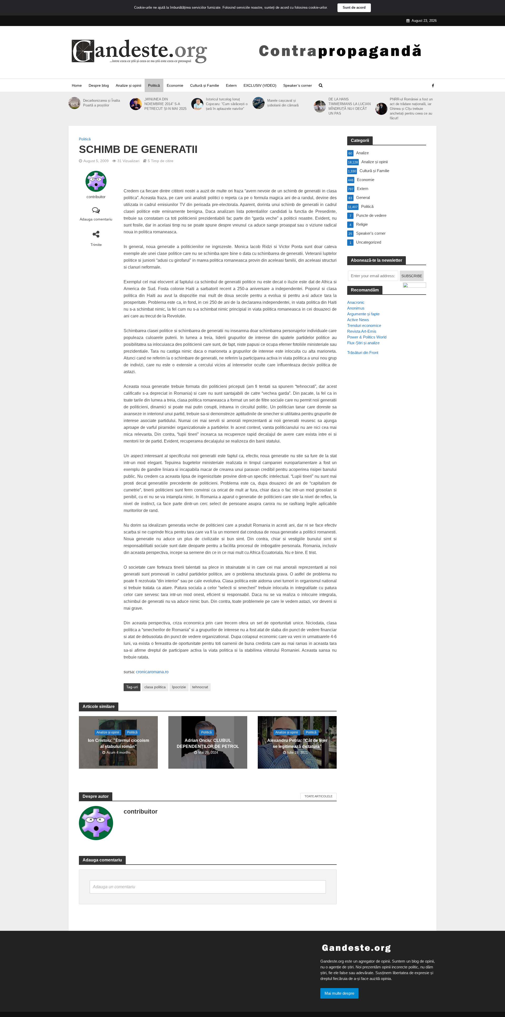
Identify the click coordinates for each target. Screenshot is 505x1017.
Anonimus (356, 308)
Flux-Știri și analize (363, 343)
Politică (154, 85)
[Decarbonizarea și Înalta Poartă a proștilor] (74, 103)
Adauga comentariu (96, 219)
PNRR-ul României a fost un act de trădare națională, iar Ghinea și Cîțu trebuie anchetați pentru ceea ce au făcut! (411, 108)
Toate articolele (318, 796)
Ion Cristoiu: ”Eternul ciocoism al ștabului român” (118, 743)
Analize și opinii (128, 85)
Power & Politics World (366, 337)
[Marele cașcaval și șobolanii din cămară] (258, 103)
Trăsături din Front (362, 352)
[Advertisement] (386, 455)
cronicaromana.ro (152, 672)
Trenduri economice (364, 325)
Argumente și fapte (363, 314)
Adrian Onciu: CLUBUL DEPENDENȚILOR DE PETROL (208, 743)
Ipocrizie (179, 687)
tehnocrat (200, 687)
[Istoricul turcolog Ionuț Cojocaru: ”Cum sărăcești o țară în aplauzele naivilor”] (197, 104)
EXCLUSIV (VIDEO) (260, 85)
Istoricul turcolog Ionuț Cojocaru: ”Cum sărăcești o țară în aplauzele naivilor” (227, 104)
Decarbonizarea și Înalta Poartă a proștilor (101, 103)
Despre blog (99, 85)
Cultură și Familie (204, 85)
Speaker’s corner (297, 85)
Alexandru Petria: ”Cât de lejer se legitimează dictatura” (297, 743)
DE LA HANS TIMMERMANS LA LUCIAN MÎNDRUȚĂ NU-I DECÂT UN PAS (350, 106)
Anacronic (356, 302)
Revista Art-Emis (361, 331)
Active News (358, 319)
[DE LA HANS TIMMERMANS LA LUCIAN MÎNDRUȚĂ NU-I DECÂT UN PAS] (320, 106)
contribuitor (96, 197)
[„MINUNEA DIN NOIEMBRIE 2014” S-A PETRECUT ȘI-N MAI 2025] (136, 104)
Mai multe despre (339, 993)
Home (77, 85)
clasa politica (155, 687)
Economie (175, 85)
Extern (231, 85)
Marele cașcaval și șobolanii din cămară (283, 103)
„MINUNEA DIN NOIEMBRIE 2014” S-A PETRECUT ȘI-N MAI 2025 (165, 104)
